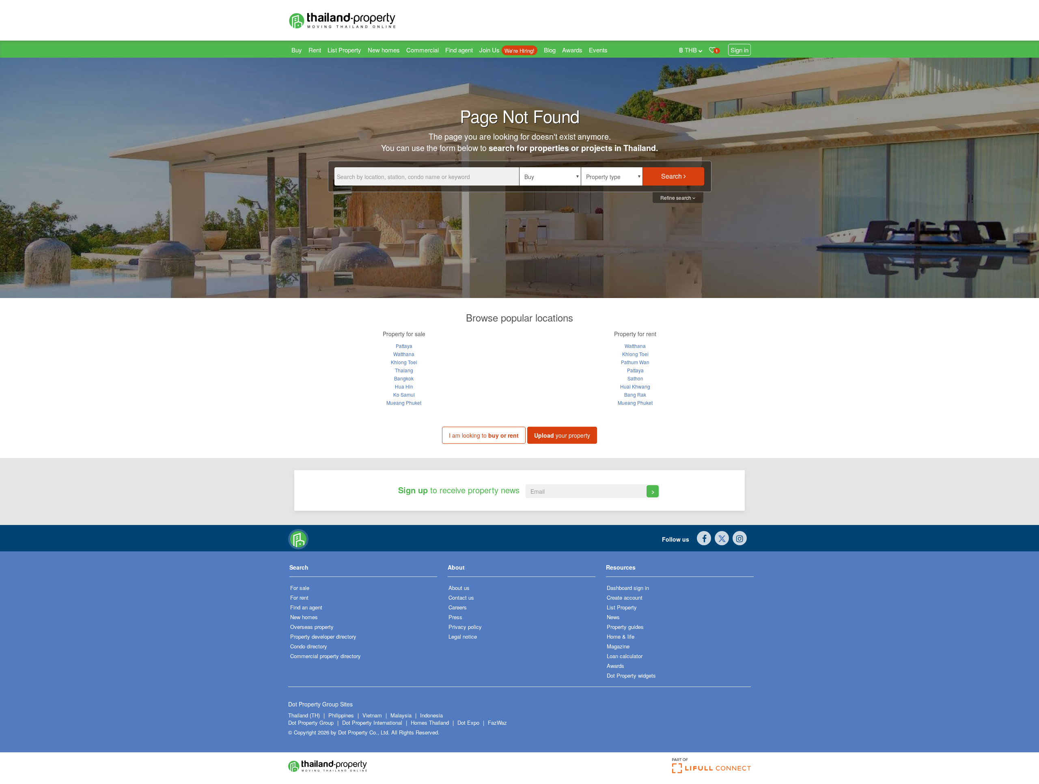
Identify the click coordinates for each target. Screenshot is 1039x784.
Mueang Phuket (403, 402)
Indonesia (431, 715)
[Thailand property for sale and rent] (361, 20)
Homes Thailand (430, 722)
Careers (457, 607)
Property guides (625, 627)
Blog (550, 49)
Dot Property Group (311, 722)
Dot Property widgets (631, 675)
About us (459, 588)
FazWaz (497, 722)
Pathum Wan (635, 362)
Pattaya (404, 345)
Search (672, 176)
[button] (550, 176)
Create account (624, 597)
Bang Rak (635, 394)
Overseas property (312, 627)
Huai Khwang (635, 386)
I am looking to (484, 435)
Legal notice (462, 636)
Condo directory (308, 646)
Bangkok (404, 378)
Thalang (404, 370)
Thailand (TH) (304, 715)
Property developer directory (323, 636)
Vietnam (373, 715)
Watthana (403, 353)
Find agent (459, 49)
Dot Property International (372, 722)
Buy (296, 49)
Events (598, 49)
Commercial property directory (325, 656)
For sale (299, 588)
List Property (344, 49)
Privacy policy (465, 627)
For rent (299, 597)
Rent (314, 49)
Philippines (342, 715)
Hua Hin (404, 386)
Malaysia (401, 715)
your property (562, 435)
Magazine (618, 646)
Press (455, 617)
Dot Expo (468, 722)
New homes (384, 49)
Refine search (676, 197)
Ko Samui (404, 394)
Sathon (635, 378)
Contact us (461, 597)
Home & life (620, 636)
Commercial (422, 49)
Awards (572, 49)
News (613, 617)
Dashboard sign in (628, 588)
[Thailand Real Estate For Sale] (298, 538)
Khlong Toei (404, 362)
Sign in (739, 49)
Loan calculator (624, 656)
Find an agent (306, 607)
